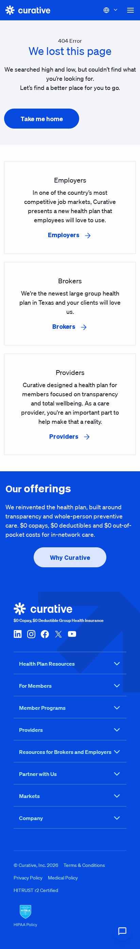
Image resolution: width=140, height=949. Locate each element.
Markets (29, 796)
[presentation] (41, 119)
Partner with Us (38, 774)
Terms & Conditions (84, 865)
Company (31, 818)
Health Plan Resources (47, 663)
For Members (35, 685)
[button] (130, 10)
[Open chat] (122, 931)
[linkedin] (18, 633)
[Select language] (110, 10)
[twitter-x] (58, 633)
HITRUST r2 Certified (36, 890)
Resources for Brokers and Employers (65, 751)
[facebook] (45, 633)
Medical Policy (63, 878)
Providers (31, 729)
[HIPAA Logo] (70, 916)
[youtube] (72, 633)
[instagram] (31, 633)
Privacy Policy (28, 878)
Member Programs (42, 707)
